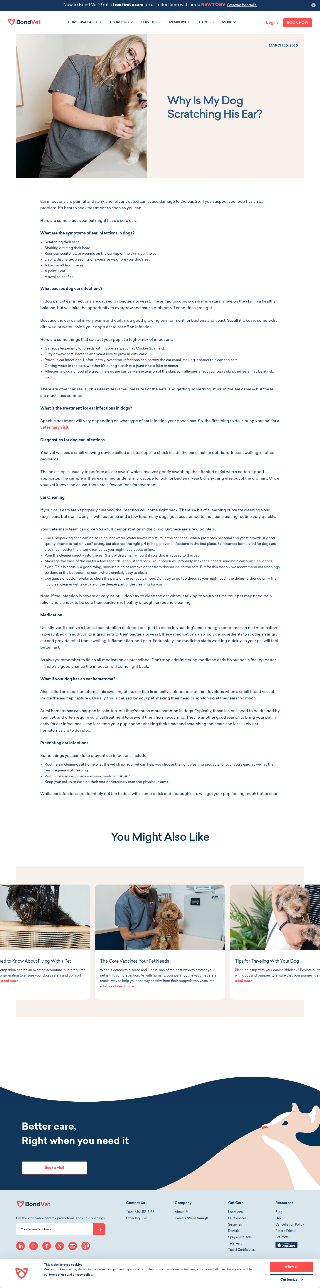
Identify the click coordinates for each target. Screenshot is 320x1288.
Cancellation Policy (289, 1224)
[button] (131, 22)
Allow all (291, 1267)
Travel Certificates (241, 1250)
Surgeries (235, 1224)
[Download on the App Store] (286, 1247)
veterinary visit (54, 428)
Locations (235, 1212)
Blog (278, 1212)
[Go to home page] (24, 22)
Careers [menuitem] (206, 22)
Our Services (237, 1218)
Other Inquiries (137, 1218)
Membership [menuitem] (179, 22)
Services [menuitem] (149, 22)
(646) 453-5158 (144, 1212)
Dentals (233, 1231)
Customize (289, 1279)
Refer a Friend (285, 1231)
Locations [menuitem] (119, 22)
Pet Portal (282, 1237)
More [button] (227, 22)
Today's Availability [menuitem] (83, 22)
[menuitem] (83, 22)
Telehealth (235, 1243)
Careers (191, 1218)
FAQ (278, 1218)
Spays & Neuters (240, 1237)
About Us (181, 1212)
